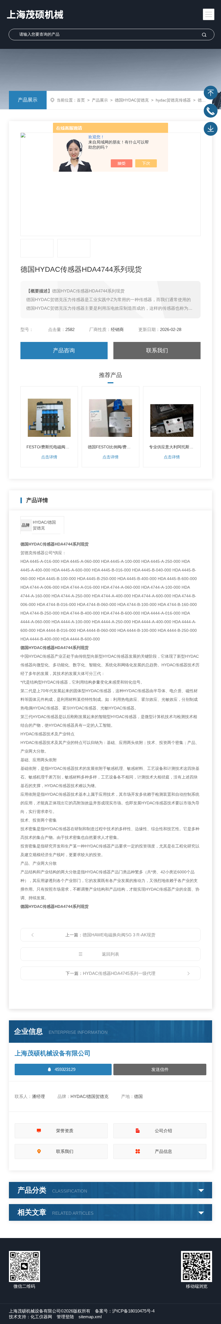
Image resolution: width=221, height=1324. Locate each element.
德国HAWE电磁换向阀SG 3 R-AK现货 (119, 934)
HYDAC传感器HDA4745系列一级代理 (119, 973)
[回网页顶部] (211, 93)
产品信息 (163, 1151)
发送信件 (160, 1069)
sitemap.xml (90, 1316)
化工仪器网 (41, 1316)
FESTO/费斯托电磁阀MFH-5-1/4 (49, 447)
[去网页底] (211, 129)
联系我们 (157, 350)
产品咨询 (64, 350)
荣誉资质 (64, 1130)
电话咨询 (211, 111)
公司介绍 (163, 1130)
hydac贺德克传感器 (173, 100)
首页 (81, 100)
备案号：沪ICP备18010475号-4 (125, 1310)
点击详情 (49, 457)
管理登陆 (65, 1316)
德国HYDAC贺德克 (132, 100)
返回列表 (110, 954)
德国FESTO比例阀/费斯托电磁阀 (110, 447)
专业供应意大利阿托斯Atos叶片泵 (172, 447)
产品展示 (27, 100)
